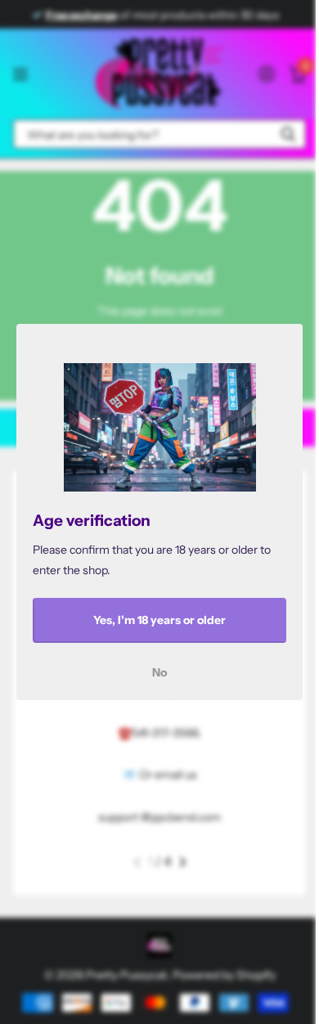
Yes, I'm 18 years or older (159, 620)
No (159, 672)
